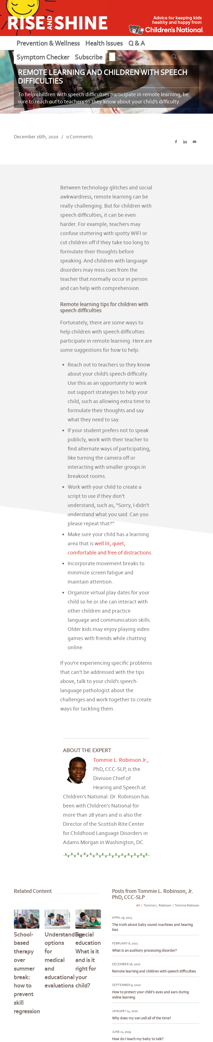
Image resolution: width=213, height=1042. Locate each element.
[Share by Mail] (194, 142)
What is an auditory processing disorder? (144, 950)
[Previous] (22, 949)
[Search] (181, 57)
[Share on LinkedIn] (185, 142)
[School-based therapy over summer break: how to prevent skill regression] (26, 919)
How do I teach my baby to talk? (138, 1038)
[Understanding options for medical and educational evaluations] (57, 919)
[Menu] (112, 57)
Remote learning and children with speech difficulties (154, 971)
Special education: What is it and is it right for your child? (89, 960)
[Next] (92, 949)
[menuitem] (48, 43)
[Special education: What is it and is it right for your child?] (88, 919)
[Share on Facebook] (176, 142)
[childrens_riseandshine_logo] (53, 18)
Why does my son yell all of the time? (141, 1018)
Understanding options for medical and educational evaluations (64, 960)
